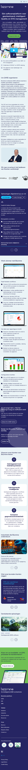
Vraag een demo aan (14, 36)
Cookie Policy (4, 764)
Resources (3, 717)
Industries (3, 713)
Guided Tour (5, 441)
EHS (2, 701)
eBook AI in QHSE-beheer (9, 422)
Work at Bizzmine (5, 727)
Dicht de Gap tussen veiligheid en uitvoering (10, 243)
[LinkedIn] (2, 751)
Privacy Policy (4, 759)
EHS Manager (6, 197)
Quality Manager (17, 197)
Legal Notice (4, 762)
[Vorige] (12, 607)
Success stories (5, 715)
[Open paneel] (25, 6)
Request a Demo (5, 729)
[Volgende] (16, 250)
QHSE (2, 698)
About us (3, 724)
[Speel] (14, 50)
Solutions (3, 710)
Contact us (3, 732)
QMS (2, 703)
